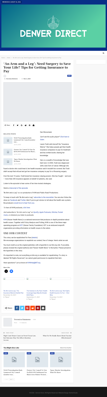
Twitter (23, 200)
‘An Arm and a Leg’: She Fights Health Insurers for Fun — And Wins (60, 293)
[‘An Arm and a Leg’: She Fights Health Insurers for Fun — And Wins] (60, 284)
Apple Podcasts (45, 212)
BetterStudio (73, 393)
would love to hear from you (24, 203)
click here (26, 208)
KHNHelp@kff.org (33, 263)
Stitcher (54, 212)
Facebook (13, 200)
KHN (5, 220)
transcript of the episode (19, 188)
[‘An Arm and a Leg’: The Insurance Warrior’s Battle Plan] (14, 284)
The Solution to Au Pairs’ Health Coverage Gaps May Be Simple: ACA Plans (37, 293)
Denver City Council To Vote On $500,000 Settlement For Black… (25, 151)
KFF (21, 225)
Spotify (35, 212)
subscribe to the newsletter (44, 197)
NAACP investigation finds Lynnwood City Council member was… (24, 140)
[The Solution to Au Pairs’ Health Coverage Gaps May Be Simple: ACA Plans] (37, 284)
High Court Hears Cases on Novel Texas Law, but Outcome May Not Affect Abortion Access (19, 338)
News (69, 75)
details (34, 238)
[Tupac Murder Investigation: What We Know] (7, 161)
